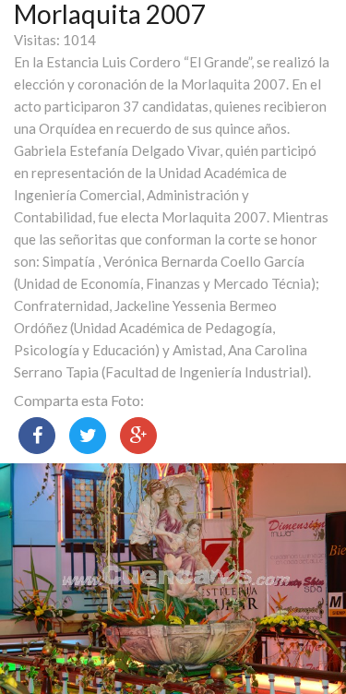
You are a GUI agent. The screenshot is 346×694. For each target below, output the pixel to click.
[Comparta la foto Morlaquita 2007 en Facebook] (36, 435)
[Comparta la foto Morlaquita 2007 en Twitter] (87, 435)
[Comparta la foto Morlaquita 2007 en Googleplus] (138, 435)
